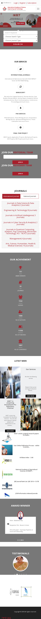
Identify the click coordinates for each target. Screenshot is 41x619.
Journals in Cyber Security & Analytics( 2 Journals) (20, 223)
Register (23, 3)
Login (16, 3)
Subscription (31, 3)
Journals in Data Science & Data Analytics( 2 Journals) (20, 204)
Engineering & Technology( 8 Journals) (20, 210)
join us (20, 173)
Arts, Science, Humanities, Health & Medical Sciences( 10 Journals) (20, 244)
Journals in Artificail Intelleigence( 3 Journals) (21, 216)
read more (30, 396)
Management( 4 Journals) (20, 238)
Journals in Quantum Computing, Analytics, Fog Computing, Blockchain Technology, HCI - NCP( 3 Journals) (20, 231)
